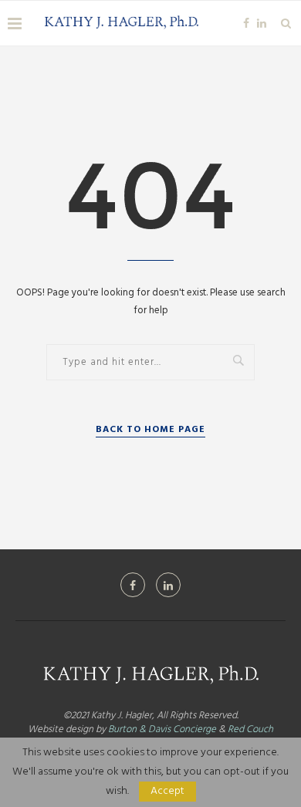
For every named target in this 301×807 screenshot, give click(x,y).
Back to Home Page (150, 430)
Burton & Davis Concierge (162, 729)
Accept (167, 791)
